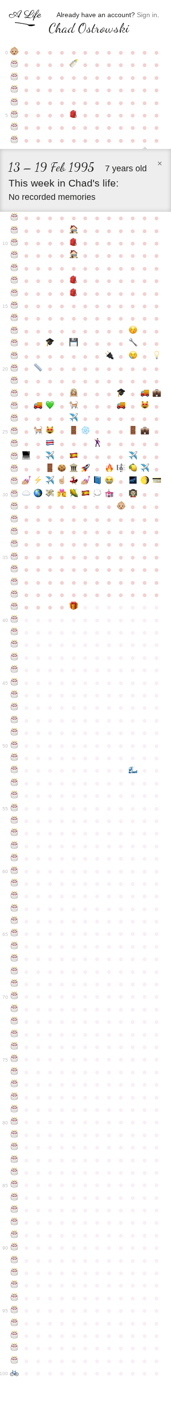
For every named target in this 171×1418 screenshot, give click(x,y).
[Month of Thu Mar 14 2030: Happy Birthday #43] (14, 657)
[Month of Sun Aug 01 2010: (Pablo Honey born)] (74, 406)
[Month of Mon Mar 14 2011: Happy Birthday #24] (14, 419)
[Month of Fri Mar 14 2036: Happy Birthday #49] (14, 733)
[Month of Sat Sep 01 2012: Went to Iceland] (86, 431)
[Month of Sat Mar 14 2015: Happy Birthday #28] (14, 469)
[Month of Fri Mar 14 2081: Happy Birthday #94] (14, 1298)
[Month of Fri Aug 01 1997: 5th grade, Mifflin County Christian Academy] (74, 243)
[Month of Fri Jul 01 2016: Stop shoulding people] (62, 481)
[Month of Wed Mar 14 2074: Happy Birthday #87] (14, 1210)
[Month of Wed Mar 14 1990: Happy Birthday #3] (14, 90)
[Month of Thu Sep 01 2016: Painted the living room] (86, 481)
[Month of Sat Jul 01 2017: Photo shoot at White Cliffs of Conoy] (62, 494)
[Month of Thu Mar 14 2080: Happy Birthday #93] (14, 1285)
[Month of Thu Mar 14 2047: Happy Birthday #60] (14, 871)
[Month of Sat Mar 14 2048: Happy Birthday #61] (14, 883)
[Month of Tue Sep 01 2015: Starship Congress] (86, 469)
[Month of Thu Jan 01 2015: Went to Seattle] (133, 457)
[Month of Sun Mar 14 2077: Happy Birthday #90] (14, 1247)
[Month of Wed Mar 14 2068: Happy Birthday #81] (14, 1135)
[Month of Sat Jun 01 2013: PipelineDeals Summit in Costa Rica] (50, 444)
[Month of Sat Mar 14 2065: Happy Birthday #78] (14, 1097)
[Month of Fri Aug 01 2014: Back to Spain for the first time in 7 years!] (74, 457)
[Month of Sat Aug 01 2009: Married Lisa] (74, 394)
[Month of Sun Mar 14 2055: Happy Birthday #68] (14, 971)
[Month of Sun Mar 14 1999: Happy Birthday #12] (14, 268)
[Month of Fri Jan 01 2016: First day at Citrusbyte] (133, 469)
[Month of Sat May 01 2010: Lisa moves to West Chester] (38, 406)
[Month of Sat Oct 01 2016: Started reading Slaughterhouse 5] (97, 481)
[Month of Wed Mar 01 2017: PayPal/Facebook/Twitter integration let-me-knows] (156, 481)
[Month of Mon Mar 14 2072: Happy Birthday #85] (14, 1185)
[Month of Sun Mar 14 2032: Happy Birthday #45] (14, 683)
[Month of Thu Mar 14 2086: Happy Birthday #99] (14, 1361)
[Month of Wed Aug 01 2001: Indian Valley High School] (74, 293)
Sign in (147, 15)
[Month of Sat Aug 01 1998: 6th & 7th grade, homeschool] (74, 255)
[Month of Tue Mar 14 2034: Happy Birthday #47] (14, 707)
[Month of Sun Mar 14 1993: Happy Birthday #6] (14, 127)
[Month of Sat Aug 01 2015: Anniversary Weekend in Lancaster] (74, 469)
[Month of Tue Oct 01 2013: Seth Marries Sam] (97, 444)
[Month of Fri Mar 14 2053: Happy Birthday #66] (14, 946)
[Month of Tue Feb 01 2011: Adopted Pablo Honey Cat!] (145, 406)
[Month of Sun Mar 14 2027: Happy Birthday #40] (14, 620)
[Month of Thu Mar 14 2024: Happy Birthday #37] (14, 582)
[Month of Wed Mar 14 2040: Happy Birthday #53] (14, 783)
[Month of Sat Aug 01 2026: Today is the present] (74, 607)
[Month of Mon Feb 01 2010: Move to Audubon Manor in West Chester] (145, 394)
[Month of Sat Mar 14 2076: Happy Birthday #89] (14, 1235)
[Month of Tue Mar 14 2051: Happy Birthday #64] (14, 921)
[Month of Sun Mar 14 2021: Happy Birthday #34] (14, 544)
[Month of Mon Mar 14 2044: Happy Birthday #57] (14, 833)
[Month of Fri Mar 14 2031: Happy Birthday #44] (14, 670)
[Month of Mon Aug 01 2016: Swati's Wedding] (74, 481)
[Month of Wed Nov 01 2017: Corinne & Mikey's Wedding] (109, 494)
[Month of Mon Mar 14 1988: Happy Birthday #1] (14, 65)
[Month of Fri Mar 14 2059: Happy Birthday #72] (14, 1021)
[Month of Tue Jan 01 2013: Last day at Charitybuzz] (133, 431)
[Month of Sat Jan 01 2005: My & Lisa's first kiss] (133, 331)
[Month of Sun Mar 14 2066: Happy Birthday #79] (14, 1109)
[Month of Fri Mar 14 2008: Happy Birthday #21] (14, 381)
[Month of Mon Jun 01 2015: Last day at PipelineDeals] (50, 469)
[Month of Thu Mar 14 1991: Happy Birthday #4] (14, 103)
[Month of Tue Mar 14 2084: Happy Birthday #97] (14, 1335)
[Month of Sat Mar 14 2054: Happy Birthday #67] (14, 959)
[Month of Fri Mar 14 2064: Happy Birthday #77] (14, 1084)
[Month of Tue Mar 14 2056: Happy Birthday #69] (14, 984)
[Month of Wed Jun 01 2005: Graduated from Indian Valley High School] (50, 343)
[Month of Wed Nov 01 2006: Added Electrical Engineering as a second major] (109, 356)
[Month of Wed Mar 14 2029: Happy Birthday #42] (14, 645)
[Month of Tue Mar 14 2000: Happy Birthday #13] (14, 281)
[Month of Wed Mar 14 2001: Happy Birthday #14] (14, 293)
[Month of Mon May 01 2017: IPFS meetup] (38, 494)
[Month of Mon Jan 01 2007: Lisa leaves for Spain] (133, 356)
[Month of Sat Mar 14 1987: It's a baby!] (14, 52)
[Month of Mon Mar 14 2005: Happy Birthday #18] (14, 343)
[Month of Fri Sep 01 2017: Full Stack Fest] (86, 494)
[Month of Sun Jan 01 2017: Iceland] (133, 481)
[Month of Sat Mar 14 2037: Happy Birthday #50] (14, 745)
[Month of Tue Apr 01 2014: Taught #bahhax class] (26, 457)
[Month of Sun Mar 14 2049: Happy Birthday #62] (14, 896)
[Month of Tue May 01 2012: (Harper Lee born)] (38, 431)
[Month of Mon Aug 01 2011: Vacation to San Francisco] (74, 419)
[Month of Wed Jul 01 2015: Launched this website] (62, 469)
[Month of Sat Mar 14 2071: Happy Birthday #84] (14, 1172)
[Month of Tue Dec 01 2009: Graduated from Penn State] (121, 394)
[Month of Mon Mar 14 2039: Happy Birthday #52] (14, 770)
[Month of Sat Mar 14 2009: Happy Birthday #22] (14, 394)
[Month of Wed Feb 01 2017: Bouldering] (145, 481)
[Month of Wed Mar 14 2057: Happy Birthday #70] (14, 996)
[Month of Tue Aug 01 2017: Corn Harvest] (74, 494)
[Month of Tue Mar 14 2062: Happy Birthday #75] (14, 1059)
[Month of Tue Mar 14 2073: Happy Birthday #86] (14, 1198)
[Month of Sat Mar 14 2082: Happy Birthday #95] (14, 1310)
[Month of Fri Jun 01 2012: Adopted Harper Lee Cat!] (50, 431)
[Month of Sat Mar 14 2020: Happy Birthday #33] (14, 532)
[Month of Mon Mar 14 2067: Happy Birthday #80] (14, 1122)
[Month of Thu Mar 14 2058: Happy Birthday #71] (14, 1009)
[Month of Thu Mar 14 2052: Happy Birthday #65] (14, 933)
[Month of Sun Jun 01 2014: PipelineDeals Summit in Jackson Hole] (50, 457)
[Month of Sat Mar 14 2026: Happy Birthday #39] (14, 607)
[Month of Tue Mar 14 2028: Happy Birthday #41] (14, 632)
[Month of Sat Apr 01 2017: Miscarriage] (26, 494)
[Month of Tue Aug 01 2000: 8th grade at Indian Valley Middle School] (74, 281)
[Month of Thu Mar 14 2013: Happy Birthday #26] (14, 444)
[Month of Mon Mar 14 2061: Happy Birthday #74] (14, 1047)
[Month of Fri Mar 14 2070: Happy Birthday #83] (14, 1160)
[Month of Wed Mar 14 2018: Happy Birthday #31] (14, 507)
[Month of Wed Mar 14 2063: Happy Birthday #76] (14, 1072)
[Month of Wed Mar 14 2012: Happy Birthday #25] (14, 431)
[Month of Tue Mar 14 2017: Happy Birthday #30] (14, 494)
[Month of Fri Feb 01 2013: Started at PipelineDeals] (145, 431)
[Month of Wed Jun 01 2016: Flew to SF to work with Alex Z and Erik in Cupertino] (50, 481)
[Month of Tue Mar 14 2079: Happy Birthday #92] (14, 1273)
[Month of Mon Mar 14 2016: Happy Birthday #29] (14, 481)
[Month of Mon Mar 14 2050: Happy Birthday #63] (14, 909)
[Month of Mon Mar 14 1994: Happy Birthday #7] (14, 140)
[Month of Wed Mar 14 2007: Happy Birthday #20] (14, 369)
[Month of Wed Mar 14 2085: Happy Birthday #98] (14, 1348)
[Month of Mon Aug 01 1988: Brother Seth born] (74, 65)
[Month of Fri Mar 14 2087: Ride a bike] (14, 1373)
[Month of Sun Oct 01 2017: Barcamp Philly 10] (97, 494)
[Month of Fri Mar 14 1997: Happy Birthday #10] (14, 243)
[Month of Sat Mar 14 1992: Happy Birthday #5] (14, 115)
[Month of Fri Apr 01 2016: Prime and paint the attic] (26, 481)
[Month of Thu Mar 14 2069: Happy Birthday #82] (14, 1147)
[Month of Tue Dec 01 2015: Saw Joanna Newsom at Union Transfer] (121, 469)
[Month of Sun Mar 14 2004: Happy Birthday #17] (14, 331)
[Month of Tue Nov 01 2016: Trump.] (109, 481)
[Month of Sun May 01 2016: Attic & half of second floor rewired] (38, 481)
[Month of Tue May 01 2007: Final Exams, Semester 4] (38, 369)
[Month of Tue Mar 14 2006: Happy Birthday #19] (14, 356)
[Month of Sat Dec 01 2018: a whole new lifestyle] (121, 507)
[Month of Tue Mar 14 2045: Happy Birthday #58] (14, 846)
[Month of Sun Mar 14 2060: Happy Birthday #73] (14, 1034)
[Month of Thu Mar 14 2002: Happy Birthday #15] (14, 306)
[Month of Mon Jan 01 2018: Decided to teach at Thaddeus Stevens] (133, 494)
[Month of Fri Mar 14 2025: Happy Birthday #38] (14, 595)
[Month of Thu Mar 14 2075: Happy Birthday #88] (14, 1222)
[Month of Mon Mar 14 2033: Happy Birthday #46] (14, 695)
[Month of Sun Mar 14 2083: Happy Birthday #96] (14, 1323)
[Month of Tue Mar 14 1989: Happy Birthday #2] (14, 77)
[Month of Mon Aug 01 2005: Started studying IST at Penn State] (74, 343)
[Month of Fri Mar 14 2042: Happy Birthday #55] (14, 808)
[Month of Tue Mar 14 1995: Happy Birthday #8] (14, 218)
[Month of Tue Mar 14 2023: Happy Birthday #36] (14, 569)
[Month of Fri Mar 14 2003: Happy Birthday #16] (14, 318)
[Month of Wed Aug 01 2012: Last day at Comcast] (74, 431)
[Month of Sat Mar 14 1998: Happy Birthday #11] (14, 255)
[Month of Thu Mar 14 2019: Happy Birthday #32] (14, 519)
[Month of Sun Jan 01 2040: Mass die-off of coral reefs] (133, 770)
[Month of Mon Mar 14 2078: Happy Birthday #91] (14, 1260)
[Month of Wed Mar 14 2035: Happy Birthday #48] (14, 720)
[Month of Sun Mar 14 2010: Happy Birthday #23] (14, 406)
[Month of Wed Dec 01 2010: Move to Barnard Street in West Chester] (121, 406)
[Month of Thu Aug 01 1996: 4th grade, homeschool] (74, 231)
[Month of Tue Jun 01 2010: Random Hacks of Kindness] (50, 406)
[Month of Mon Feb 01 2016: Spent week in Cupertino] (145, 469)
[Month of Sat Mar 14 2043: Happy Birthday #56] (14, 821)
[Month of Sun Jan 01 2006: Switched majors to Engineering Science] (133, 343)
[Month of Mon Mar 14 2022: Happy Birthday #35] (14, 557)
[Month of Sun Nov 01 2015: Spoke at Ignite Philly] (109, 469)
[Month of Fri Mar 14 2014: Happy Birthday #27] (14, 457)
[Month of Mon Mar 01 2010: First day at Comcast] (156, 394)
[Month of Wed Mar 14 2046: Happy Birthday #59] (14, 858)
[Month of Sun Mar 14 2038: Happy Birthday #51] (14, 758)
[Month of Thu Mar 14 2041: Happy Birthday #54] (14, 795)
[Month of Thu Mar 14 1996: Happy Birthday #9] (14, 231)
